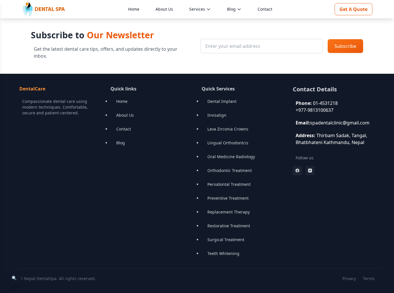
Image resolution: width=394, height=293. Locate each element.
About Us (164, 9)
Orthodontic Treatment (229, 170)
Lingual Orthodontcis (227, 142)
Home (133, 9)
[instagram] (310, 170)
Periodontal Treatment (229, 184)
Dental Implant (222, 101)
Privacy (349, 278)
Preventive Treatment (228, 198)
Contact (265, 9)
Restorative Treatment (228, 225)
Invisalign (216, 115)
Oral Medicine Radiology (231, 156)
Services (197, 9)
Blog (231, 9)
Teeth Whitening (223, 253)
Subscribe (345, 46)
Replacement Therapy (228, 212)
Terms (369, 278)
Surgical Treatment (225, 239)
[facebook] (297, 170)
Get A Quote (353, 9)
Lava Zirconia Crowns (227, 129)
